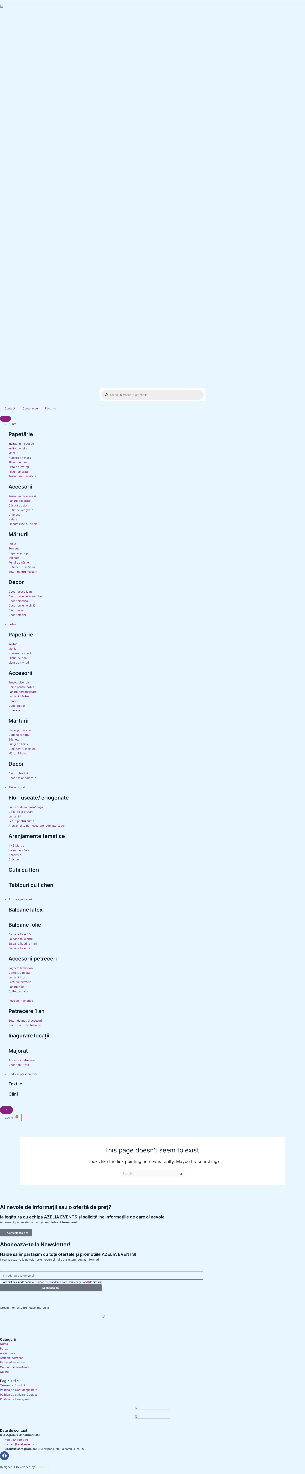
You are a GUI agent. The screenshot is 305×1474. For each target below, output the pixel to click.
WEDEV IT (42, 1467)
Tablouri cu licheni (31, 885)
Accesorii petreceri (32, 958)
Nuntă (12, 424)
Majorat (18, 1050)
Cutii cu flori (23, 870)
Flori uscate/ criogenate (38, 797)
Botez (12, 624)
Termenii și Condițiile (80, 1281)
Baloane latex (25, 909)
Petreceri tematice (20, 1000)
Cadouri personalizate (23, 1074)
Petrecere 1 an (26, 1011)
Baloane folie (24, 925)
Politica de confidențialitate (51, 1281)
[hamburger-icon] (5, 419)
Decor (16, 582)
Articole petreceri (20, 899)
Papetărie (20, 434)
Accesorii (20, 486)
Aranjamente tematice (36, 836)
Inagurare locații (28, 1035)
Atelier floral (16, 787)
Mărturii (18, 534)
